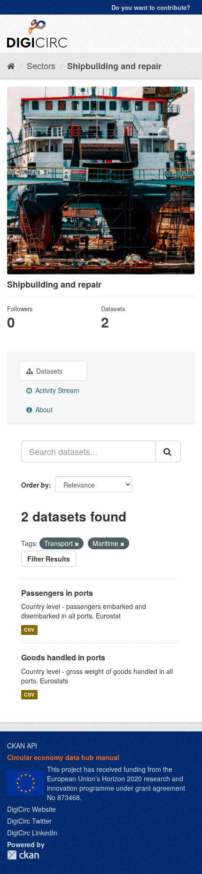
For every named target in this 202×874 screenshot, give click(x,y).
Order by (35, 484)
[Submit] (168, 451)
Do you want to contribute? (150, 7)
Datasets (48, 371)
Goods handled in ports (63, 657)
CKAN (23, 855)
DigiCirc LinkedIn (32, 832)
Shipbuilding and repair (114, 66)
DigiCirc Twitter (29, 821)
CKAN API (22, 745)
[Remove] (77, 543)
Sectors (41, 65)
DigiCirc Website (31, 809)
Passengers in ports (57, 592)
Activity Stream (56, 390)
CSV (29, 629)
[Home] (11, 65)
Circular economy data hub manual (63, 757)
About (43, 409)
